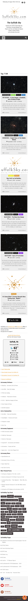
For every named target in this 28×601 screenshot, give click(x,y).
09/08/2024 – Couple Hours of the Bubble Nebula (14, 139)
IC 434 (17, 506)
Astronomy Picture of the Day (8, 460)
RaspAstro (21, 516)
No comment (6, 112)
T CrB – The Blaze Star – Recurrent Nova (11, 572)
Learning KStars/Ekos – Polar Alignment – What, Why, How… (14, 480)
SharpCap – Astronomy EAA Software (10, 385)
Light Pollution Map (6, 369)
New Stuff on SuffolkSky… (14, 178)
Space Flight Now (5, 464)
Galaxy (13, 503)
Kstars (9, 509)
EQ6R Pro (8, 503)
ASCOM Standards (6, 407)
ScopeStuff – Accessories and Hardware (10, 442)
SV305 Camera (5, 569)
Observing (17, 175)
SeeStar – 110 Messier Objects (9, 560)
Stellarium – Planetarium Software (9, 396)
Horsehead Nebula (5, 506)
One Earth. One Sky (6, 467)
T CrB (20, 526)
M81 (11, 511)
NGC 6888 (20, 514)
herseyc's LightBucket (6, 379)
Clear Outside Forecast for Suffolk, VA (10, 372)
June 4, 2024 (12, 300)
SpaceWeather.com (6, 456)
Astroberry (4, 496)
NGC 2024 (8, 514)
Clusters (13, 94)
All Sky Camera (5, 545)
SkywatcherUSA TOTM (17, 522)
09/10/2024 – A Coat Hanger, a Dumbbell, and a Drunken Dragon (14, 98)
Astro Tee (4, 425)
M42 (2, 511)
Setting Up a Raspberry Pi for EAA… (9, 474)
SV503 (14, 526)
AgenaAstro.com (11, 326)
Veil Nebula (3, 530)
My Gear (4, 557)
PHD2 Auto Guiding (6, 393)
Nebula (23, 94)
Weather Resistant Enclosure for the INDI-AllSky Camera (14, 484)
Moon (24, 511)
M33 (24, 509)
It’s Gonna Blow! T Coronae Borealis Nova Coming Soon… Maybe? (14, 297)
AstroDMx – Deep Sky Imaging (8, 389)
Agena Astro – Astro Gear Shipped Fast (10, 450)
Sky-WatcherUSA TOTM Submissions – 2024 (11, 563)
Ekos (3, 503)
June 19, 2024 (12, 219)
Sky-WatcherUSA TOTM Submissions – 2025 (11, 566)
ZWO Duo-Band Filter (7, 533)
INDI (22, 506)
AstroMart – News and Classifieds (9, 414)
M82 (15, 511)
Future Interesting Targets (8, 548)
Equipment (11, 175)
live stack (15, 508)
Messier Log (4, 554)
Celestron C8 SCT (18, 496)
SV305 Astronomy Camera (7, 431)
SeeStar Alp (12, 519)
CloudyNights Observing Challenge (9, 500)
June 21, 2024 (12, 180)
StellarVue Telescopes (6, 435)
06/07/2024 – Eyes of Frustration (14, 256)
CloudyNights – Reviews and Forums (9, 417)
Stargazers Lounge (6, 421)
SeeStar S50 (20, 519)
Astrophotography (6, 94)
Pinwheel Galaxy (9, 516)
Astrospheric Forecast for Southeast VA (10, 375)
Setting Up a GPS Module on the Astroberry (11, 489)
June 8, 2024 (12, 257)
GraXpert (18, 503)
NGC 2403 (14, 514)
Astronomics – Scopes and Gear (8, 446)
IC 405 (12, 506)
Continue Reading (21, 112)
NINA (3, 516)
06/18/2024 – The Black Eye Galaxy (14, 217)
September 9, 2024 (12, 141)
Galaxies (20, 214)
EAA (21, 500)
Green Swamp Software (7, 404)
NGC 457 (3, 514)
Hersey (20, 101)
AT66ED (10, 496)
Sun (2, 526)
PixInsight (15, 516)
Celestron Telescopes (6, 439)
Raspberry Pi (5, 519)
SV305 (8, 526)
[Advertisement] (14, 57)
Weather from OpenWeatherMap (14, 365)
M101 (20, 511)
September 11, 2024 (12, 101)
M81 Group (4, 551)
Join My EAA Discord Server (14, 335)
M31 (20, 508)
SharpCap (3, 522)
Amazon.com (19, 326)
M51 (6, 511)
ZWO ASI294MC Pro (15, 530)
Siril (9, 523)
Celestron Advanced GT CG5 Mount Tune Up (11, 477)
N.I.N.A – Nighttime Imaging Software (10, 400)
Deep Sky (18, 94)
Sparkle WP (19, 599)
